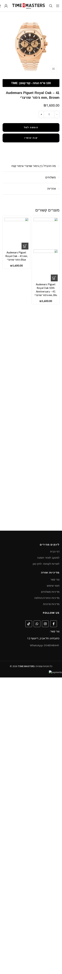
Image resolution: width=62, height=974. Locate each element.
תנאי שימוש (53, 585)
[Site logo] (28, 5)
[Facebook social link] (53, 623)
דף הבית (54, 551)
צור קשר (54, 579)
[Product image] (46, 265)
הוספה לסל (31, 127)
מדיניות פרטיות (51, 604)
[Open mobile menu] (57, 5)
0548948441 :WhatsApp (44, 645)
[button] (54, 278)
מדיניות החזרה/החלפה (46, 598)
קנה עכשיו (31, 137)
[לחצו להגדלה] (53, 68)
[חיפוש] (50, 5)
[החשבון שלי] (6, 5)
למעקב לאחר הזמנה (48, 557)
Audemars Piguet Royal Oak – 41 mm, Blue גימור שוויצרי (16, 256)
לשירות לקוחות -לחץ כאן (46, 563)
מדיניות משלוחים (50, 591)
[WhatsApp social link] (37, 623)
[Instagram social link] (45, 623)
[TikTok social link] (28, 623)
